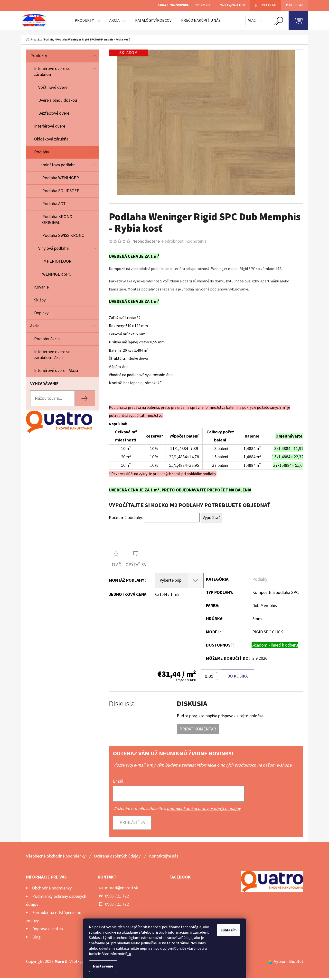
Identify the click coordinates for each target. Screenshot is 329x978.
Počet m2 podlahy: (126, 518)
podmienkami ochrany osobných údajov (204, 809)
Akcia (34, 326)
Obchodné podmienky (52, 888)
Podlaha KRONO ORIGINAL (57, 220)
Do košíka (237, 676)
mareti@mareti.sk (121, 888)
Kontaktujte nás (163, 856)
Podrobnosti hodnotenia (184, 241)
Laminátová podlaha (56, 165)
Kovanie (41, 287)
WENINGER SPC (56, 274)
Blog (36, 937)
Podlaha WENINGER (60, 178)
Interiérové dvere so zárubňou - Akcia (52, 355)
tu (129, 954)
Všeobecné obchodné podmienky (55, 856)
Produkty (38, 56)
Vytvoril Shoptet (288, 961)
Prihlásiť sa (132, 822)
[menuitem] (87, 20)
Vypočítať (211, 518)
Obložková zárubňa (51, 139)
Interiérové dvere (49, 126)
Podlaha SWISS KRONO (63, 235)
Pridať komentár (197, 729)
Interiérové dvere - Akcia (56, 371)
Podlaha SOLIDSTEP (60, 191)
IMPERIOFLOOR (57, 261)
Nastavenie (103, 966)
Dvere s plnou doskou (57, 100)
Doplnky (41, 313)
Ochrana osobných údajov (117, 856)
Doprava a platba (47, 929)
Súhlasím (228, 930)
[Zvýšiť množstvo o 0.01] (216, 672)
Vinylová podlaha (53, 248)
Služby (40, 300)
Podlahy (41, 152)
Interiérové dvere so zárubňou (52, 72)
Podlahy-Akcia (47, 339)
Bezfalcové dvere (53, 113)
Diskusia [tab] (122, 704)
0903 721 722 (117, 896)
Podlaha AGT (54, 204)
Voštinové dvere (52, 87)
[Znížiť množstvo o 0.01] (216, 679)
